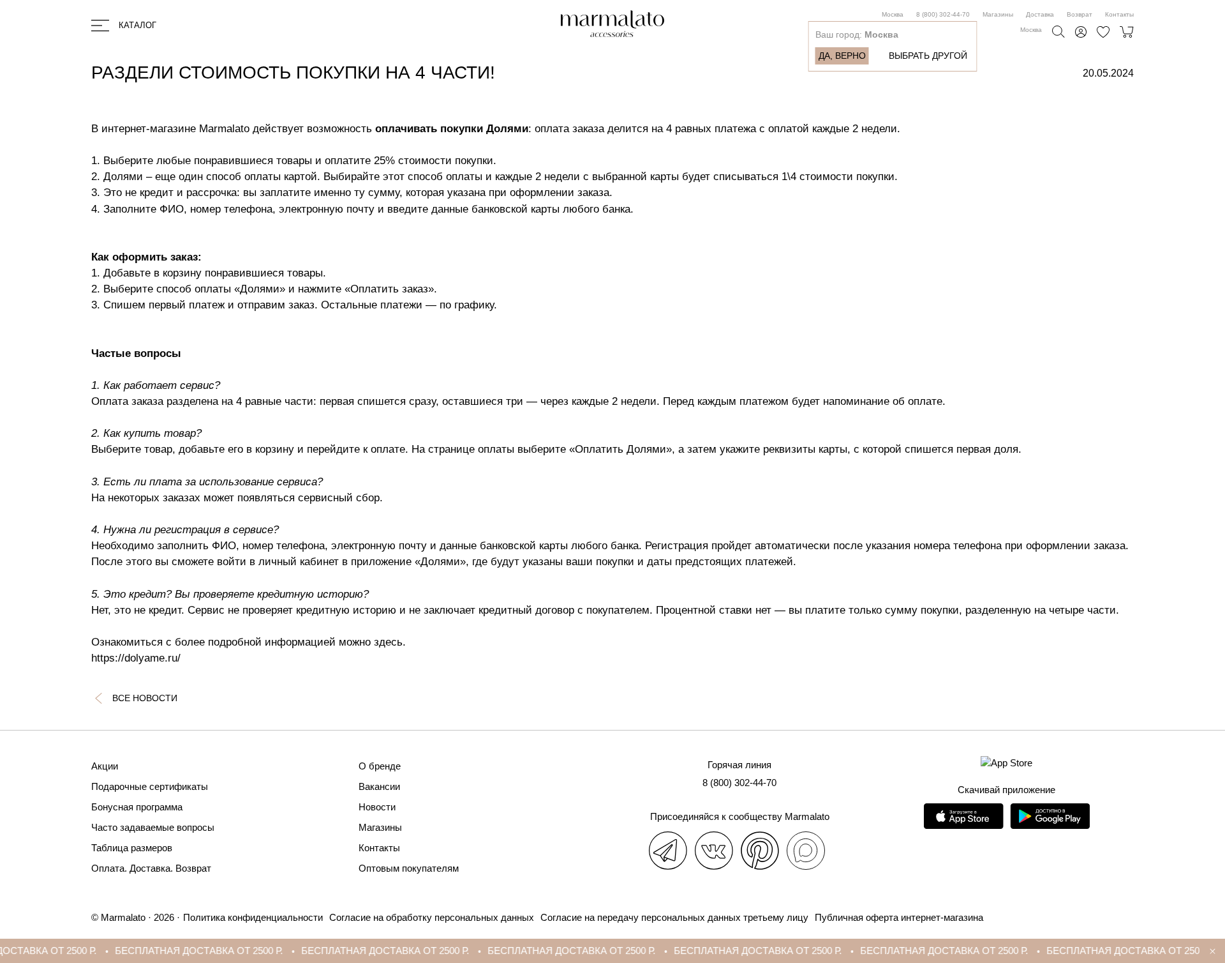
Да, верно (842, 55)
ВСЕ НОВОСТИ (144, 698)
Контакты (1119, 14)
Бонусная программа (136, 806)
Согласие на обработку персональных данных (431, 917)
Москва (892, 14)
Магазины (998, 14)
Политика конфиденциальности (253, 917)
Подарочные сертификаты (149, 786)
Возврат (1079, 14)
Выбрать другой (928, 55)
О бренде (380, 766)
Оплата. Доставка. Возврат (151, 868)
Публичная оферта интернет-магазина (899, 917)
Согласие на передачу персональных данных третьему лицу (674, 917)
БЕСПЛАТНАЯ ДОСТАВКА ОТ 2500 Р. (178, 950)
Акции (104, 766)
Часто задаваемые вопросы (152, 827)
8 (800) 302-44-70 (943, 14)
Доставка (1040, 14)
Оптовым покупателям (409, 868)
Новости (377, 806)
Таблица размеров (131, 847)
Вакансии (379, 786)
